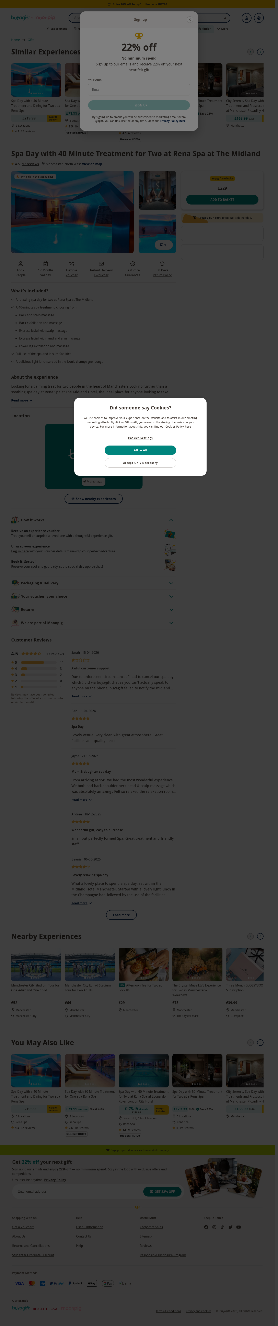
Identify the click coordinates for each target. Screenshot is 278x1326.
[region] (140, 437)
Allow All (140, 450)
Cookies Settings (140, 438)
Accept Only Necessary (140, 463)
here (188, 426)
